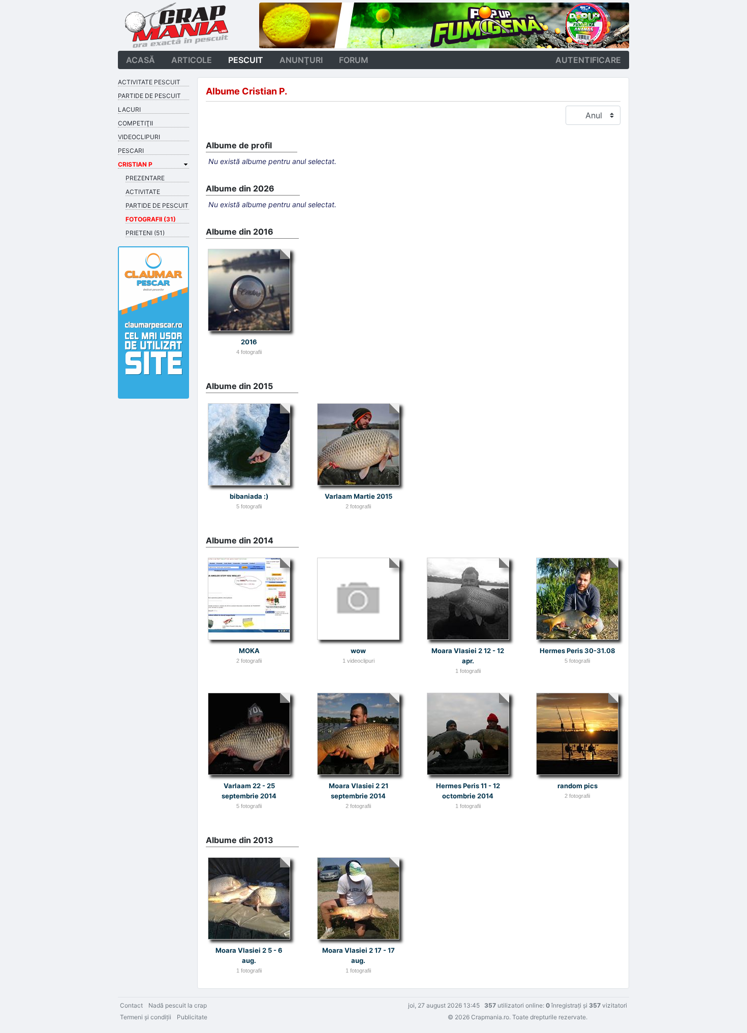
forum (353, 60)
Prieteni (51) (145, 233)
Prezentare (145, 178)
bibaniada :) (249, 496)
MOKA (249, 651)
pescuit (245, 60)
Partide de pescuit (149, 96)
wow (358, 651)
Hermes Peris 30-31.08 (577, 651)
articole (191, 60)
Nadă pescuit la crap (177, 1005)
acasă (140, 60)
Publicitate (192, 1017)
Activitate (143, 192)
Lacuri (129, 109)
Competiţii (135, 123)
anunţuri (301, 60)
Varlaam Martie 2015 (358, 496)
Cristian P (135, 164)
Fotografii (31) (151, 219)
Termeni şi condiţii (145, 1017)
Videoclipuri (139, 137)
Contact (131, 1005)
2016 (249, 342)
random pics (577, 786)
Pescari (131, 150)
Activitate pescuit (149, 82)
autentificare (588, 60)
